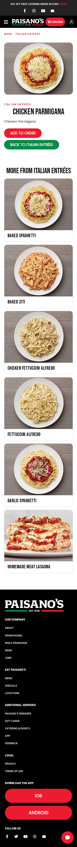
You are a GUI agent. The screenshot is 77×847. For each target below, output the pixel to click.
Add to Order (23, 133)
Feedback (11, 743)
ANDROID (38, 813)
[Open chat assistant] (67, 837)
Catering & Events (17, 728)
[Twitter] (16, 836)
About (9, 627)
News (8, 650)
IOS (38, 796)
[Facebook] (25, 11)
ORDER (57, 22)
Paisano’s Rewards (18, 713)
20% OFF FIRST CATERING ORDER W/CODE (38, 4)
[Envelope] (52, 11)
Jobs (8, 657)
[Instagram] (34, 11)
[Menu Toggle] (6, 21)
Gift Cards (12, 721)
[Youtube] (43, 11)
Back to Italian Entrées (31, 144)
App (7, 735)
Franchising (13, 635)
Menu (8, 34)
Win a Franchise (16, 642)
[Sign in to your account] (71, 21)
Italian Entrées (28, 34)
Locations (12, 693)
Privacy (10, 763)
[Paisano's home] (28, 21)
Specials (11, 685)
